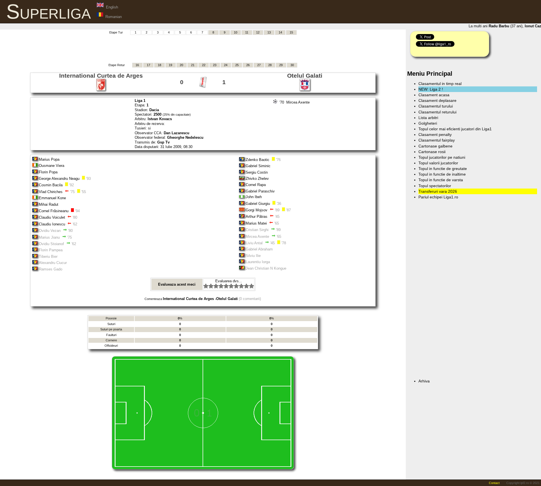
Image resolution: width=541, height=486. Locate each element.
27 (259, 65)
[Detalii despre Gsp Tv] (203, 86)
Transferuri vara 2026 (437, 191)
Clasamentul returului (437, 112)
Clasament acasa (433, 95)
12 (258, 32)
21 (192, 65)
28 (270, 65)
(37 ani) (503, 26)
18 (159, 65)
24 (225, 65)
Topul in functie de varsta (440, 180)
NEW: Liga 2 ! (430, 89)
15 (291, 32)
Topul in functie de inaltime (442, 174)
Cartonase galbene (435, 146)
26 (248, 65)
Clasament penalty (435, 134)
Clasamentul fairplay (436, 140)
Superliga (48, 11)
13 (269, 32)
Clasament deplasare (437, 100)
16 (137, 65)
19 (170, 65)
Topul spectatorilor (434, 185)
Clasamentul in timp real (440, 83)
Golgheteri (427, 123)
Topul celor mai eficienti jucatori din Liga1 (455, 129)
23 (214, 65)
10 (235, 32)
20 (181, 65)
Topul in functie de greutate (442, 168)
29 (281, 65)
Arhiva (424, 381)
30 (292, 65)
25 (237, 65)
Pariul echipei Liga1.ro (438, 197)
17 (148, 65)
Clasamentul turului (435, 106)
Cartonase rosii (431, 151)
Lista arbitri (428, 117)
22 (203, 65)
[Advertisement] (202, 48)
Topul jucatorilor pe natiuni (441, 157)
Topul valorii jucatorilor (438, 163)
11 (246, 32)
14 (280, 32)
